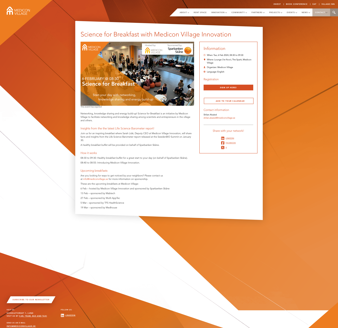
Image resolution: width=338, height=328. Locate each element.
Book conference (297, 4)
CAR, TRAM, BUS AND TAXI (33, 316)
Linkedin (230, 138)
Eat (314, 4)
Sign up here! (228, 87)
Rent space (200, 12)
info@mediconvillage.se (95, 179)
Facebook (231, 143)
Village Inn (328, 4)
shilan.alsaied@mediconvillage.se (219, 118)
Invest (277, 4)
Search (334, 12)
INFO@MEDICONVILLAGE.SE (21, 326)
